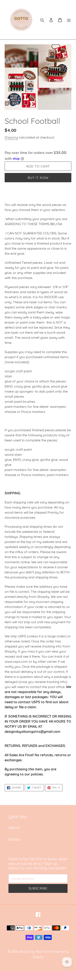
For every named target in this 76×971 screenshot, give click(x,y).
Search (14, 827)
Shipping (11, 137)
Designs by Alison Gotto (35, 951)
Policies (14, 839)
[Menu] (68, 20)
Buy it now (38, 178)
